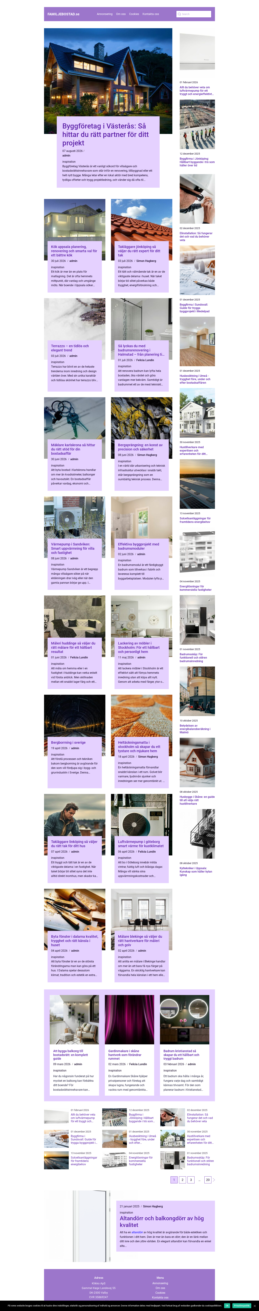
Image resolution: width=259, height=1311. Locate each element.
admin (66, 155)
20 (208, 1180)
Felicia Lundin (145, 360)
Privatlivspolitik (241, 1305)
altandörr (137, 1232)
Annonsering (105, 14)
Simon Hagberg (146, 261)
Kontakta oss (151, 14)
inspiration (69, 161)
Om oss (121, 14)
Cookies (134, 14)
